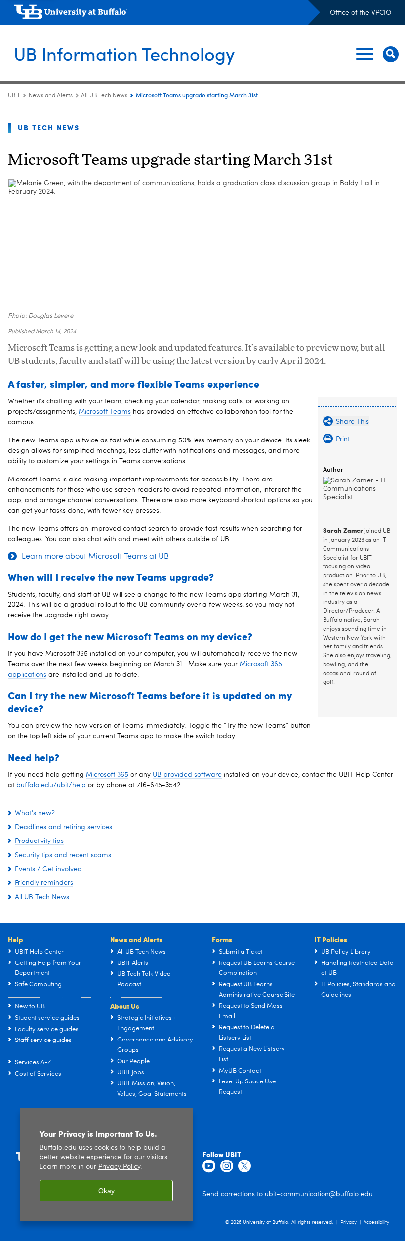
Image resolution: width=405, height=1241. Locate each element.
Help (15, 939)
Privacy (348, 1222)
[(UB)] (167, 14)
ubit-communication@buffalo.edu (319, 1194)
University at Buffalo (265, 1222)
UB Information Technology (124, 53)
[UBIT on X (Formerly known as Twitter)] (244, 1166)
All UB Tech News (104, 96)
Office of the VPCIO (360, 12)
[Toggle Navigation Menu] (375, 54)
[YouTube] (208, 1166)
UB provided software (187, 774)
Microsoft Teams (105, 411)
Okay (106, 1191)
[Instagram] (226, 1166)
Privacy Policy (119, 1167)
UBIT (14, 96)
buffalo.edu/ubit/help (51, 785)
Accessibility (376, 1222)
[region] (106, 1164)
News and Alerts (51, 96)
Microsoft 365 (107, 774)
